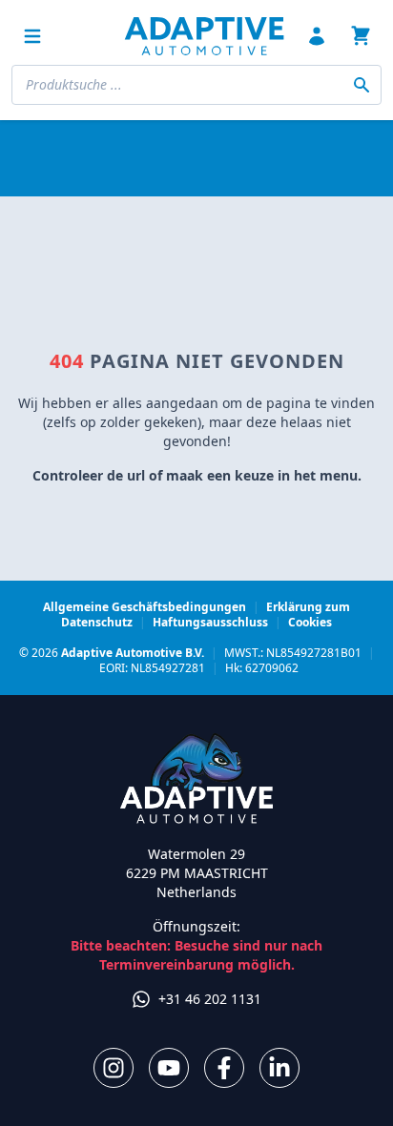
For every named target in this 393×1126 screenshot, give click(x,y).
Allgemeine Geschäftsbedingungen (144, 607)
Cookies (310, 622)
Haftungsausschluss (210, 622)
